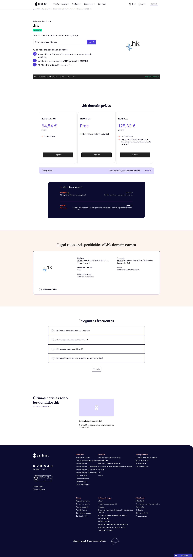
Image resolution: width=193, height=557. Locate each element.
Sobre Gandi (140, 501)
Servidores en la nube (83, 513)
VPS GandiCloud (81, 475)
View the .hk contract (85, 277)
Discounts (102, 4)
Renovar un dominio (82, 507)
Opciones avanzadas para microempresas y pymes (115, 466)
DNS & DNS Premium (83, 485)
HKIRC (79, 261)
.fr (68, 77)
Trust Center (140, 507)
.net (74, 77)
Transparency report (105, 530)
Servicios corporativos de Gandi (109, 457)
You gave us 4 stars (39, 469)
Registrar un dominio (83, 501)
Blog (133, 4)
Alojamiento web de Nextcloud (86, 469)
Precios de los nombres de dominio (64, 9)
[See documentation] (68, 192)
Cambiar (148, 170)
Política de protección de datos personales (113, 524)
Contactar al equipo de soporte (146, 457)
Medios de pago (103, 518)
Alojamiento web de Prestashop (87, 472)
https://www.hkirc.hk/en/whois (128, 270)
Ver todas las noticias (41, 407)
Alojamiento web (81, 463)
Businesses (88, 4)
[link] (34, 466)
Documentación (141, 463)
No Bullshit (139, 510)
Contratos (101, 507)
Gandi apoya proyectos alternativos (148, 504)
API (99, 472)
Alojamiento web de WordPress (86, 466)
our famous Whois (97, 541)
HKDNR (120, 261)
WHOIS (100, 475)
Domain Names (46, 9)
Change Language (39, 489)
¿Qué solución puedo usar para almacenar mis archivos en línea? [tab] (79, 358)
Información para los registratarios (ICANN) (112, 515)
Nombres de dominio (83, 457)
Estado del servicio (142, 460)
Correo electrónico (82, 478)
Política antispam (104, 521)
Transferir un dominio (83, 504)
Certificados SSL (81, 482)
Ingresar (154, 4)
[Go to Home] (41, 4)
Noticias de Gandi (142, 513)
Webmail (101, 469)
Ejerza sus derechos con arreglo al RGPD (112, 527)
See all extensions (151, 77)
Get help (96, 369)
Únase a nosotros (141, 516)
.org (63, 77)
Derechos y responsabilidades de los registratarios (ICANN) (115, 511)
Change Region (38, 486)
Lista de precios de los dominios (87, 460)
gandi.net (37, 9)
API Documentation (142, 466)
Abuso (100, 501)
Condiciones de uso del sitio (108, 504)
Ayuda (143, 4)
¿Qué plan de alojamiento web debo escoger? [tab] (73, 331)
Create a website (60, 4)
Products (75, 4)
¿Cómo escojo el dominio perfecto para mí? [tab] (72, 340)
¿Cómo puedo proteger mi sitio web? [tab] (69, 349)
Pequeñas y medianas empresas (109, 463)
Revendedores (103, 460)
